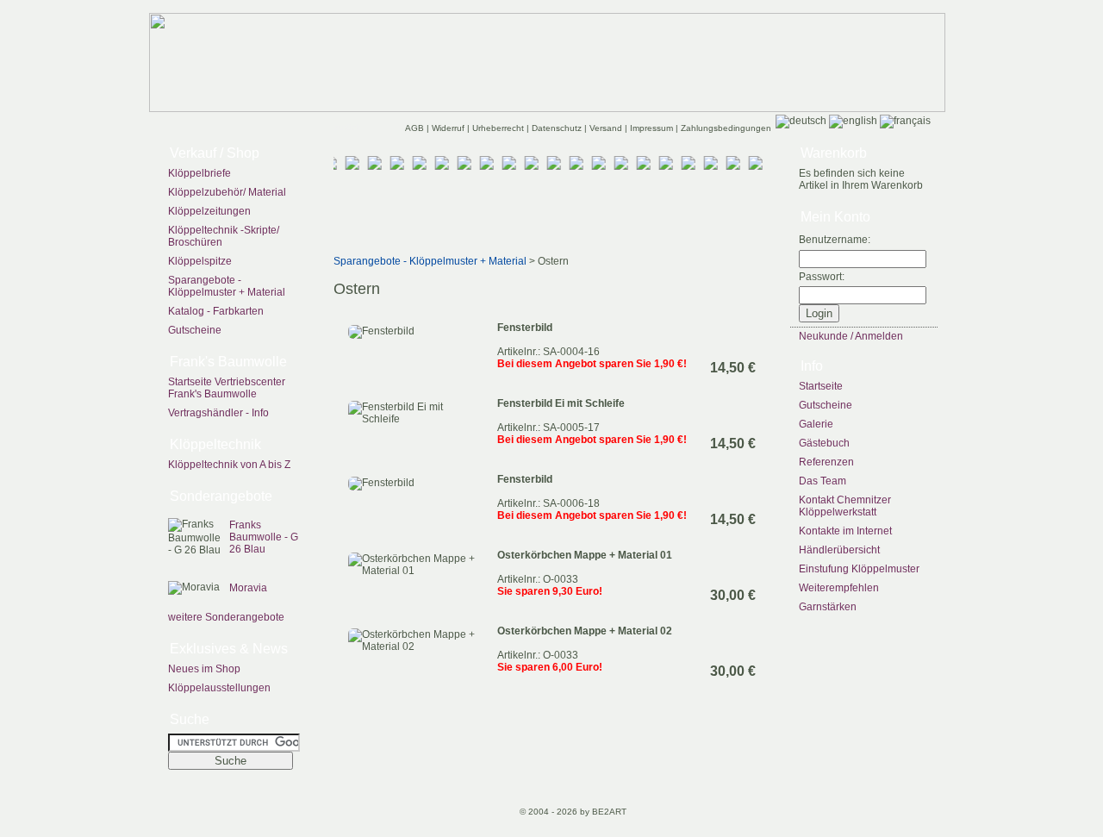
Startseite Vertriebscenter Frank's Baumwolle (226, 388)
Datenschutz (558, 128)
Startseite (821, 386)
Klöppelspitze (200, 261)
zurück (347, 127)
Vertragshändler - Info (218, 413)
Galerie (816, 424)
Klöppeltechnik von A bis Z (229, 465)
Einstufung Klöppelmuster (859, 569)
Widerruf (449, 128)
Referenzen (826, 462)
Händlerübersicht (839, 550)
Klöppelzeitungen (209, 211)
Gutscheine (194, 330)
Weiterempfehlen (839, 588)
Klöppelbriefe (199, 173)
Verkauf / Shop (214, 153)
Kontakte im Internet (845, 531)
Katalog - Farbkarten (216, 311)
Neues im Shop (204, 669)
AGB (416, 128)
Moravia (248, 588)
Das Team (822, 481)
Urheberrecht (499, 128)
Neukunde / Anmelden (851, 336)
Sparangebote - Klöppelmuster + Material (226, 286)
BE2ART (609, 811)
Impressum (653, 128)
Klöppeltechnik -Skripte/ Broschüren (223, 236)
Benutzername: (834, 240)
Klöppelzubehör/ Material (227, 192)
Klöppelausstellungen (219, 688)
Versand (607, 128)
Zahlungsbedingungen (726, 128)
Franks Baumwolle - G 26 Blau (263, 537)
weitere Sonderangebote (226, 617)
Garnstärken (828, 607)
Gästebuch (824, 443)
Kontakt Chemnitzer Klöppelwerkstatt (845, 506)
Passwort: (821, 277)
